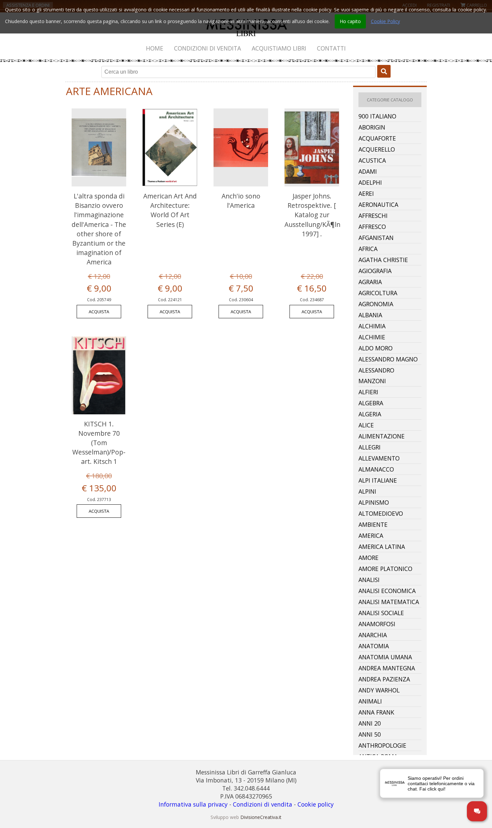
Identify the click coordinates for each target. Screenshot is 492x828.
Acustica (372, 160)
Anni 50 (369, 734)
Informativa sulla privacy (193, 804)
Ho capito (350, 21)
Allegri (369, 447)
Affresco (372, 227)
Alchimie (371, 337)
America (370, 535)
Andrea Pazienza (384, 679)
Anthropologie (382, 745)
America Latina (381, 547)
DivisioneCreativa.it (260, 817)
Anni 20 (369, 723)
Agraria (370, 282)
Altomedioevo (380, 513)
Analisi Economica (387, 591)
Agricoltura (377, 293)
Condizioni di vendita (207, 48)
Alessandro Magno (388, 359)
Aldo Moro (375, 348)
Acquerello (376, 149)
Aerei (366, 193)
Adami (367, 171)
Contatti (331, 48)
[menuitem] (155, 48)
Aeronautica (378, 204)
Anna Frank (376, 712)
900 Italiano (377, 116)
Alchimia (372, 326)
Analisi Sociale (381, 613)
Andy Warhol (379, 690)
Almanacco (376, 469)
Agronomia (375, 304)
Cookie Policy (385, 21)
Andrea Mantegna (386, 668)
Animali (370, 701)
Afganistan (376, 238)
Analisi (369, 580)
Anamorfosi (376, 624)
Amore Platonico (385, 569)
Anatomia (373, 646)
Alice (366, 425)
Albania (370, 315)
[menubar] (246, 48)
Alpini (367, 491)
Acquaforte (377, 138)
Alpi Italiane (377, 480)
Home (154, 48)
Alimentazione (381, 436)
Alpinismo (373, 502)
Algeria (369, 414)
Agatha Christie (383, 260)
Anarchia (372, 635)
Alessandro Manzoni (376, 375)
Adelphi (370, 182)
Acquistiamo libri (279, 48)
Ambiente (373, 524)
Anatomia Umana (385, 657)
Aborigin (371, 127)
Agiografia (375, 271)
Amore (368, 558)
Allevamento (379, 458)
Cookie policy (316, 804)
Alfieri (368, 392)
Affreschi (373, 216)
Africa (368, 249)
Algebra (370, 403)
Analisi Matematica (388, 602)
